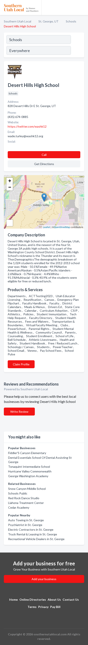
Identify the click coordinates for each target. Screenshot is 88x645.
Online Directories (32, 599)
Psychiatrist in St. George (25, 525)
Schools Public (17, 493)
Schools (71, 21)
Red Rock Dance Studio (23, 498)
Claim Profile (21, 364)
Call (44, 154)
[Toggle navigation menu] (82, 7)
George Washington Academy (28, 476)
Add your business (44, 579)
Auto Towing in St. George (26, 520)
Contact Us (71, 599)
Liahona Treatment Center (26, 503)
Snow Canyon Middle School (27, 488)
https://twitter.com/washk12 (27, 126)
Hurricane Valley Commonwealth (29, 471)
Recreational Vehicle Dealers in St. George (36, 539)
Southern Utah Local (17, 21)
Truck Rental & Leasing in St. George (32, 534)
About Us (54, 599)
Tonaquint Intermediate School (29, 466)
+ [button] (9, 180)
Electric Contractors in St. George (30, 529)
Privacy (43, 607)
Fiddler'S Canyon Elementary (27, 453)
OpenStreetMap (62, 227)
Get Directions (44, 164)
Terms (32, 607)
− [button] (9, 187)
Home (13, 599)
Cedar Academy (18, 507)
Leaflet (46, 227)
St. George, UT (48, 21)
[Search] (77, 45)
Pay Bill (55, 607)
